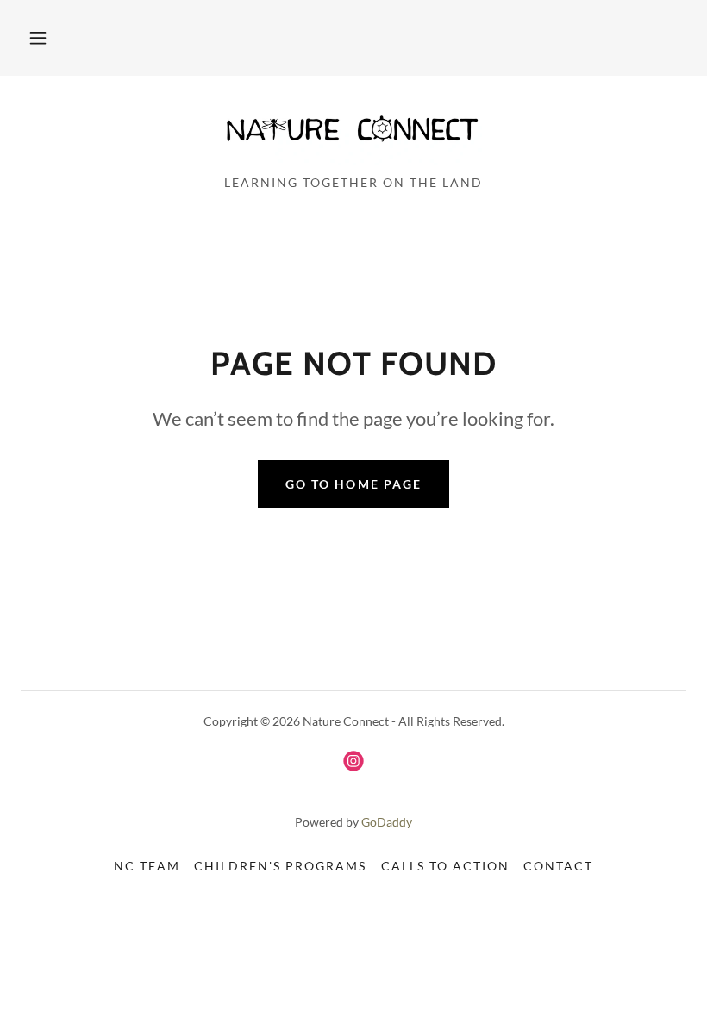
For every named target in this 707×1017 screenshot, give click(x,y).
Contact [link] (558, 865)
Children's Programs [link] (280, 865)
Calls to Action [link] (445, 865)
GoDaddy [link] (386, 821)
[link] (353, 131)
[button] (38, 38)
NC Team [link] (147, 865)
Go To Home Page (353, 484)
